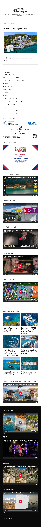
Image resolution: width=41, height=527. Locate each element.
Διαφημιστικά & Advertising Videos (9, 104)
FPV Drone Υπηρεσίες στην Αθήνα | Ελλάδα (11, 77)
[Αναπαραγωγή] (4, 196)
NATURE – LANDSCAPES (7, 86)
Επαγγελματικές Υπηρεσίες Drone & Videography (12, 110)
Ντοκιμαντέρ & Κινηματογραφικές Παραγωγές (12, 113)
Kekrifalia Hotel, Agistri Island (15, 29)
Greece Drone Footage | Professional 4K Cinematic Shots (13, 80)
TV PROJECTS (5, 92)
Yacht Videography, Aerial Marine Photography (28, 373)
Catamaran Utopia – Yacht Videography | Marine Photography (10, 329)
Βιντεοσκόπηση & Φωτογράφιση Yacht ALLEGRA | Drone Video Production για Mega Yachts (11, 352)
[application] (20, 186)
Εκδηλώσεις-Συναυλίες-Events (8, 107)
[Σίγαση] (35, 196)
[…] (9, 60)
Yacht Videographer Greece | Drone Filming (11, 98)
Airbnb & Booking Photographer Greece (10, 74)
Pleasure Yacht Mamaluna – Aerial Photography (11, 373)
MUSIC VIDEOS (5, 83)
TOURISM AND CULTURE (7, 89)
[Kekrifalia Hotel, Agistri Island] (20, 42)
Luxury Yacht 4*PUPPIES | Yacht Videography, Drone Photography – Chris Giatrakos (29, 330)
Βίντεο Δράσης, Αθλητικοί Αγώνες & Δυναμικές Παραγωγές (14, 101)
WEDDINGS (5, 95)
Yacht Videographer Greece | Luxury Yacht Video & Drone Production (29, 351)
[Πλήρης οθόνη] (36, 196)
